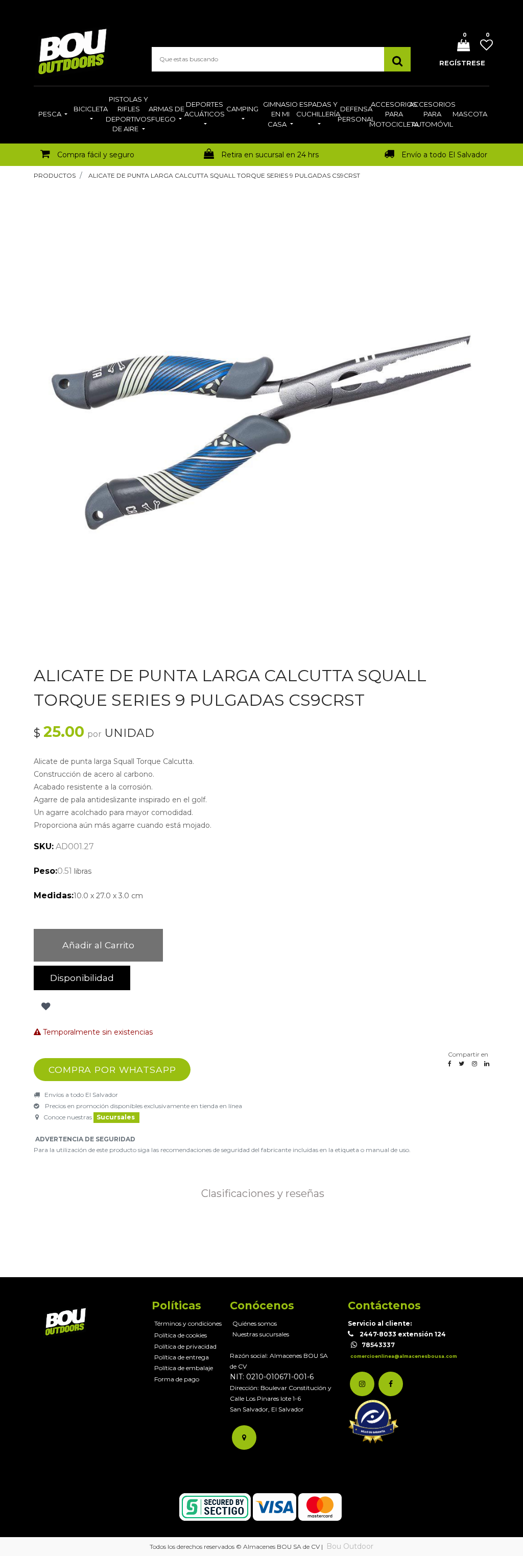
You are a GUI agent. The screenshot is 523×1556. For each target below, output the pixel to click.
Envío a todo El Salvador (444, 154)
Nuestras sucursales (260, 1334)
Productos (55, 175)
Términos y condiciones (188, 1323)
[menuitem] (52, 115)
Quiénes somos (254, 1323)
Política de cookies (180, 1335)
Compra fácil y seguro (95, 154)
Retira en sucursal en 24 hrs (270, 154)
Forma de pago (176, 1379)
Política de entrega (181, 1357)
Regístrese (462, 63)
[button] (45, 1006)
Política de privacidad (185, 1346)
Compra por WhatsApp (112, 1069)
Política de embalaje (183, 1368)
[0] (459, 46)
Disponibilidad (82, 977)
